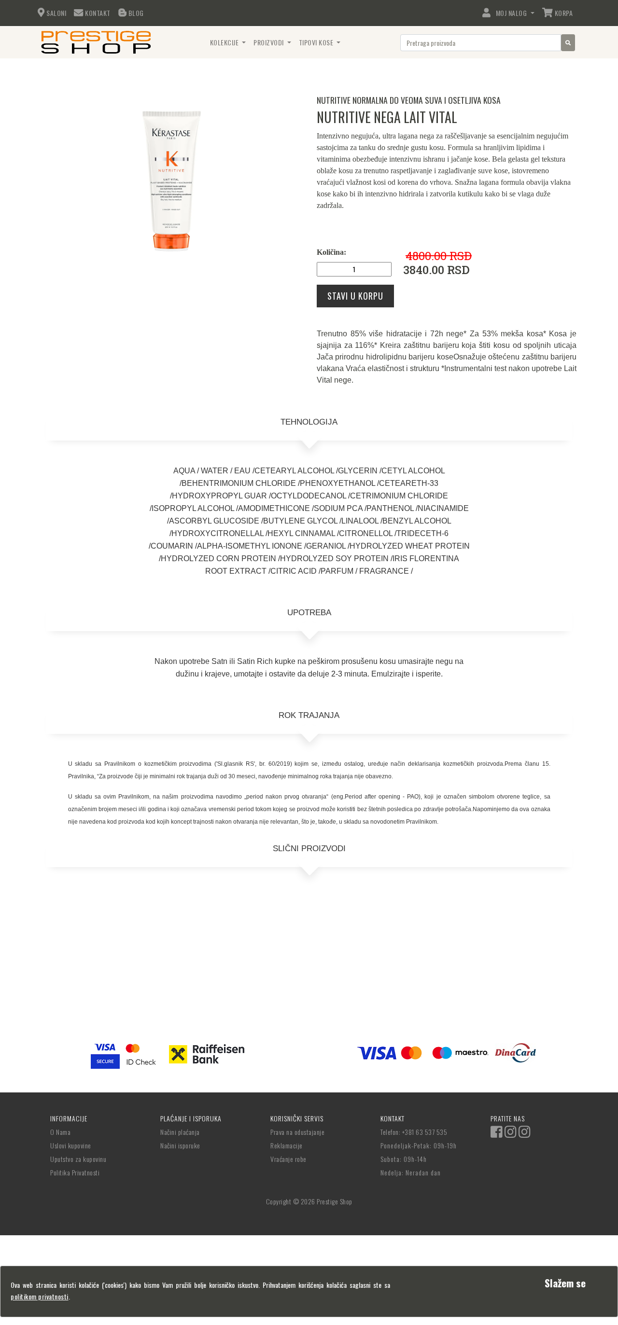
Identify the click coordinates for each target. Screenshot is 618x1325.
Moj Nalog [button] (510, 13)
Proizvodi (269, 42)
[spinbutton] (354, 269)
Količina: (331, 252)
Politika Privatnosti (74, 1172)
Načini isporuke (180, 1145)
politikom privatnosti (40, 1296)
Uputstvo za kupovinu (78, 1159)
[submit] (568, 42)
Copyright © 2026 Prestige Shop (309, 1201)
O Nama (60, 1132)
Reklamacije (286, 1145)
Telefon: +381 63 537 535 (413, 1132)
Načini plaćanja (180, 1132)
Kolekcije (225, 42)
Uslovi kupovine (70, 1145)
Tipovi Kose (317, 42)
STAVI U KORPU (355, 296)
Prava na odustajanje (297, 1132)
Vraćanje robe (288, 1159)
